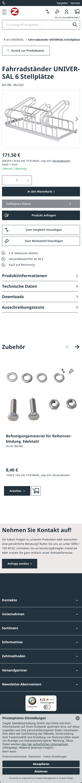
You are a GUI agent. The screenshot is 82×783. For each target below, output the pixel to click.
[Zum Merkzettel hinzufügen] (71, 371)
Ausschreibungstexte (23, 307)
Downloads (13, 296)
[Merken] (57, 11)
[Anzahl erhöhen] (28, 180)
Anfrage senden (18, 563)
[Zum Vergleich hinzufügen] (63, 371)
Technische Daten (19, 286)
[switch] (47, 707)
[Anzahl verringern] (6, 180)
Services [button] (75, 3)
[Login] (66, 11)
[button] (41, 204)
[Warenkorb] (75, 11)
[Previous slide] (4, 39)
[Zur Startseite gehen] (27, 12)
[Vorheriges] (68, 346)
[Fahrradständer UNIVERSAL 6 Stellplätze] (41, 119)
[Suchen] (75, 24)
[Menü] (4, 11)
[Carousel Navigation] (72, 346)
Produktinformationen (24, 275)
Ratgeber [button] (62, 3)
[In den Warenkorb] (36, 491)
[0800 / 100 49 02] (4, 3)
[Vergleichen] (47, 11)
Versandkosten (61, 161)
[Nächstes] (77, 119)
